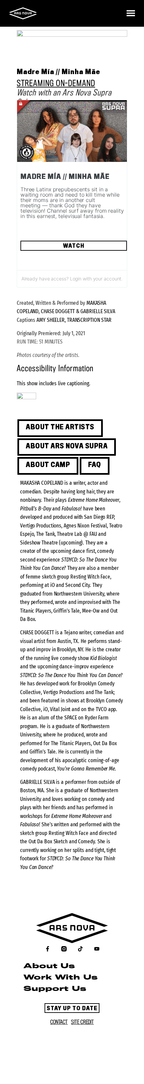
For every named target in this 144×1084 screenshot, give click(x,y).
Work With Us (60, 977)
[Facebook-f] (47, 948)
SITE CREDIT (82, 1022)
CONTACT (59, 1022)
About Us (49, 966)
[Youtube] (96, 948)
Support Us (54, 989)
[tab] (60, 428)
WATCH (73, 246)
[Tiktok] (80, 948)
